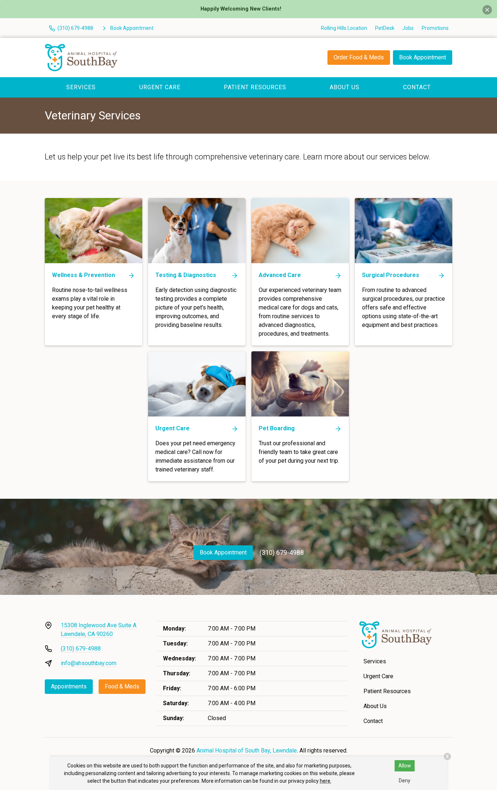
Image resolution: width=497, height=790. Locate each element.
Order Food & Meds (359, 57)
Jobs (408, 28)
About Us (344, 87)
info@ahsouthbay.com (88, 663)
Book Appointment (422, 57)
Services (81, 87)
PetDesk (384, 28)
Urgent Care (159, 87)
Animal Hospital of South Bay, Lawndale (246, 750)
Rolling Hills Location (344, 28)
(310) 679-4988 (281, 552)
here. (325, 781)
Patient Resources (255, 87)
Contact (417, 87)
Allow (404, 766)
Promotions (435, 28)
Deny (404, 780)
